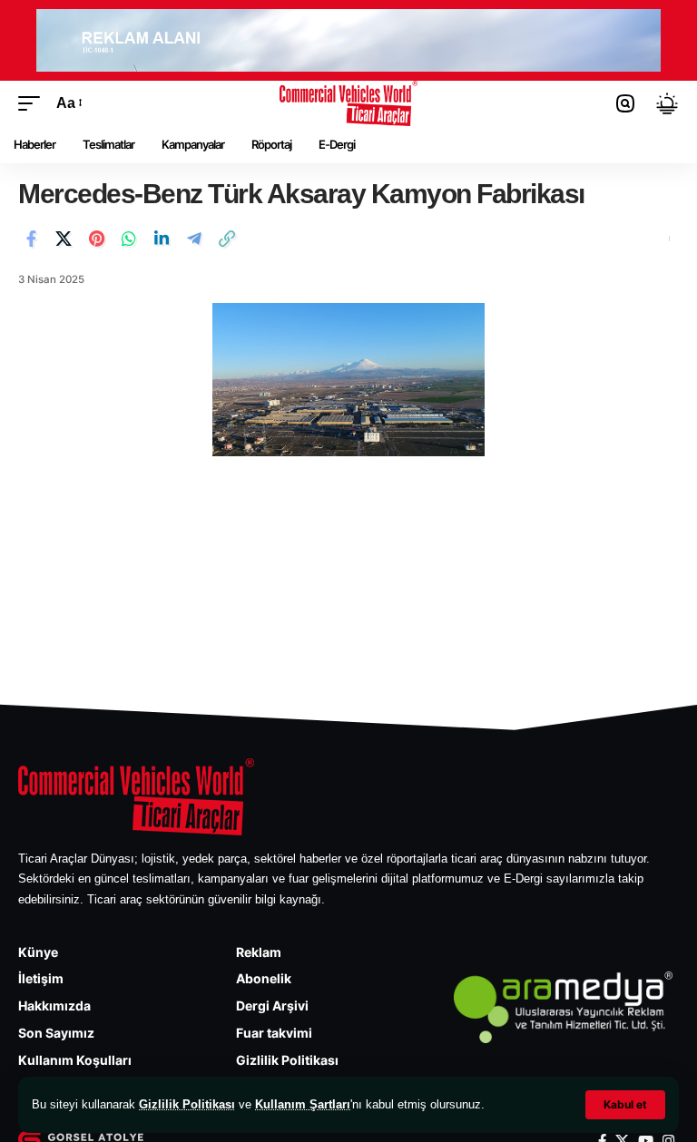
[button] (625, 1104)
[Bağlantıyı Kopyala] (227, 238)
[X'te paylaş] (63, 238)
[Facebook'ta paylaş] (31, 238)
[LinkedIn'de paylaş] (161, 238)
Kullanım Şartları (302, 1104)
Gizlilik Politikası (187, 1104)
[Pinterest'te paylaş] (96, 238)
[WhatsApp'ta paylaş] (129, 238)
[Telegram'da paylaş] (194, 238)
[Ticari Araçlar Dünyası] (349, 103)
